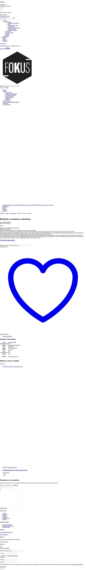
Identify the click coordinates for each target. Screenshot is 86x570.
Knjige (7, 213)
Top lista (7, 35)
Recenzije (5, 40)
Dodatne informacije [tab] (7, 336)
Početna (2, 213)
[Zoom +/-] (0, 568)
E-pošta (2, 559)
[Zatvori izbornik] (8, 16)
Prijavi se (2, 557)
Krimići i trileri (11, 26)
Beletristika (8, 22)
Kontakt (4, 519)
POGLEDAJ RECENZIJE (7, 240)
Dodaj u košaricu (4, 246)
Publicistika (8, 31)
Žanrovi (4, 91)
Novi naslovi (6, 36)
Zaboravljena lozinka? (13, 555)
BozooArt (2, 544)
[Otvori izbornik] (0, 50)
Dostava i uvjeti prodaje (8, 526)
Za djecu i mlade (9, 32)
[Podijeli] (3, 568)
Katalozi (5, 517)
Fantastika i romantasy (13, 23)
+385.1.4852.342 (4, 534)
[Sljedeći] (4, 364)
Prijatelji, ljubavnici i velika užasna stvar (15, 470)
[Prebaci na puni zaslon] (1, 568)
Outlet (4, 38)
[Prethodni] (1, 364)
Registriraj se (3, 566)
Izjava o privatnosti (7, 524)
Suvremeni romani (12, 30)
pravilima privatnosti (78, 564)
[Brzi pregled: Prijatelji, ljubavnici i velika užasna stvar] (6, 467)
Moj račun (3, 43)
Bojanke (7, 34)
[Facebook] (8, 48)
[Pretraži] (14, 18)
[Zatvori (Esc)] (4, 568)
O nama (4, 513)
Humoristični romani (13, 25)
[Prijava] (3, 88)
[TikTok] (9, 48)
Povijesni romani (12, 29)
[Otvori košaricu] (7, 88)
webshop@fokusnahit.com (6, 532)
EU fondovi (2, 48)
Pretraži (2, 86)
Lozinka (2, 553)
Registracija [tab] (7, 548)
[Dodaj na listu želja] (4, 467)
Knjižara (5, 20)
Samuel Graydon (7, 222)
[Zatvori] (1, 547)
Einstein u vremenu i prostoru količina (9, 245)
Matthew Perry (6, 472)
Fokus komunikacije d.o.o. (14, 345)
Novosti (4, 41)
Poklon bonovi (6, 518)
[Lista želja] (5, 87)
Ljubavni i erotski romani (14, 28)
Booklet (4, 37)
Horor (9, 24)
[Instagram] (6, 48)
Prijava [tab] (2, 548)
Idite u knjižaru (3, 14)
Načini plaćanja (6, 527)
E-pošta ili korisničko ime (6, 550)
